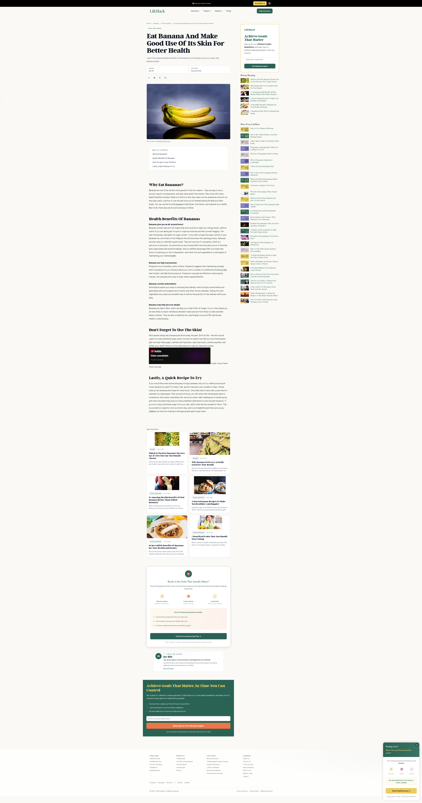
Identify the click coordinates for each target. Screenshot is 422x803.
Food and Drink (166, 23)
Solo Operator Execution (215, 773)
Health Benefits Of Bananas (164, 158)
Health (152, 449)
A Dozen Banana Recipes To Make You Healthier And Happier (209, 502)
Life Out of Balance (213, 767)
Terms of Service (242, 791)
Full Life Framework (155, 764)
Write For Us (247, 770)
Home (149, 23)
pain (168, 342)
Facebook (152, 782)
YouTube (179, 782)
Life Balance (153, 767)
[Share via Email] (165, 78)
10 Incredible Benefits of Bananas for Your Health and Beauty (166, 546)
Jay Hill (151, 71)
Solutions (218, 11)
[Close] (269, 3)
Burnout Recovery (212, 758)
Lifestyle (156, 23)
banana (179, 204)
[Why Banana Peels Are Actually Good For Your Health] (210, 443)
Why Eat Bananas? (160, 154)
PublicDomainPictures (163, 141)
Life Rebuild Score (155, 761)
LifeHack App (180, 758)
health (173, 255)
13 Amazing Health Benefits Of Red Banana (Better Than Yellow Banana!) (166, 500)
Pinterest (169, 782)
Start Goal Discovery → (401, 791)
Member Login (247, 773)
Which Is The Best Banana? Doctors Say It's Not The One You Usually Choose (167, 455)
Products (206, 11)
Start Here (194, 11)
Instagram (161, 782)
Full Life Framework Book (184, 761)
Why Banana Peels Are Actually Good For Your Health (208, 463)
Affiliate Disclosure (266, 791)
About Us (246, 758)
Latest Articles (248, 764)
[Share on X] (160, 78)
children (152, 411)
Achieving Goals (154, 770)
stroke (224, 269)
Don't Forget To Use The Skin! (164, 162)
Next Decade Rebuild (213, 770)
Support (246, 776)
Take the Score (265, 11)
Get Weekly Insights (260, 66)
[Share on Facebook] (149, 78)
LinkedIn (187, 782)
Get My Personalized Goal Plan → (188, 636)
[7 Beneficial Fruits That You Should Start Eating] (210, 522)
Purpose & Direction (213, 764)
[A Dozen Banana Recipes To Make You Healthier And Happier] (210, 485)
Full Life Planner (181, 764)
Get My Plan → (260, 3)
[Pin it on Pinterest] (154, 78)
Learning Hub (180, 767)
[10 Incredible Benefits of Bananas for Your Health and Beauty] (167, 526)
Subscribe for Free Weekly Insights (188, 726)
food (196, 315)
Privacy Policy (253, 791)
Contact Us (247, 761)
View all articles (168, 669)
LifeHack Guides (154, 758)
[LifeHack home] (157, 11)
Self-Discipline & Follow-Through (217, 761)
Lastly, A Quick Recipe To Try (164, 166)
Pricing (228, 11)
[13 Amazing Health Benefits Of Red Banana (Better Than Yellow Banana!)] (167, 483)
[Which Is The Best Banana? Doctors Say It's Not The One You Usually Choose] (167, 439)
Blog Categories (248, 767)
